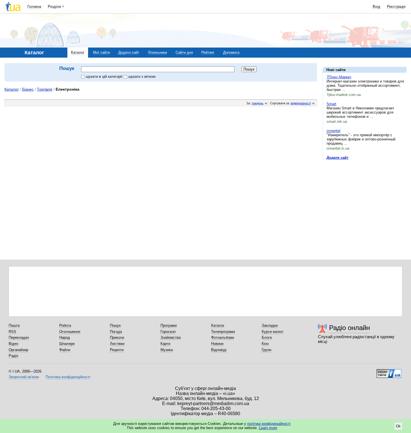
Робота (65, 325)
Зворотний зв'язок (24, 377)
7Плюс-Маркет (339, 77)
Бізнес (28, 89)
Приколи (117, 337)
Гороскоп (168, 332)
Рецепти (117, 350)
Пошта (14, 325)
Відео (13, 344)
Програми (168, 325)
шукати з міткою (142, 76)
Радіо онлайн (349, 327)
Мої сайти (101, 52)
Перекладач (19, 337)
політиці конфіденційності (268, 424)
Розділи (54, 6)
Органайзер (18, 350)
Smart (331, 104)
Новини (217, 344)
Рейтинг (207, 52)
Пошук (115, 325)
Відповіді (218, 350)
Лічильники (157, 52)
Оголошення (69, 332)
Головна (34, 6)
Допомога (231, 52)
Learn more (268, 428)
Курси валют (273, 332)
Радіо (13, 356)
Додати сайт (128, 52)
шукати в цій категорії (105, 76)
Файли (64, 350)
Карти (165, 344)
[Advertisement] (365, 201)
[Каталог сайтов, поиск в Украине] (389, 371)
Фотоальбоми (222, 337)
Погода (116, 332)
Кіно (265, 344)
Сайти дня (184, 52)
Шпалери (67, 344)
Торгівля (44, 89)
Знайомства (170, 337)
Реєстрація (396, 6)
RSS (12, 332)
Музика (166, 350)
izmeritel (333, 131)
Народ (64, 337)
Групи (266, 350)
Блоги (267, 337)
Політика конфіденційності (68, 377)
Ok (398, 426)
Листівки (117, 344)
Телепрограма (223, 332)
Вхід (376, 6)
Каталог (77, 52)
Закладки (270, 325)
